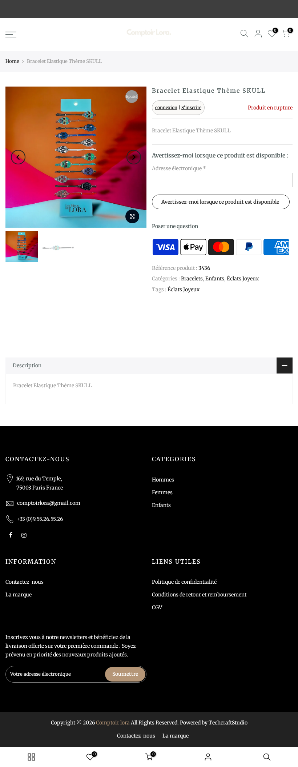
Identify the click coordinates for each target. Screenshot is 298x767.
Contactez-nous (24, 582)
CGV (157, 607)
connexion (166, 107)
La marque (18, 594)
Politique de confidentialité (184, 582)
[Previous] (18, 157)
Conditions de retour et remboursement (199, 594)
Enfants (214, 278)
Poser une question (175, 226)
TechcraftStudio (228, 722)
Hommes (163, 479)
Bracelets (192, 278)
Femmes (162, 492)
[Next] (133, 157)
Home (12, 61)
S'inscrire (191, 107)
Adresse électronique (179, 168)
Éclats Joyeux (243, 278)
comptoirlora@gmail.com (48, 503)
